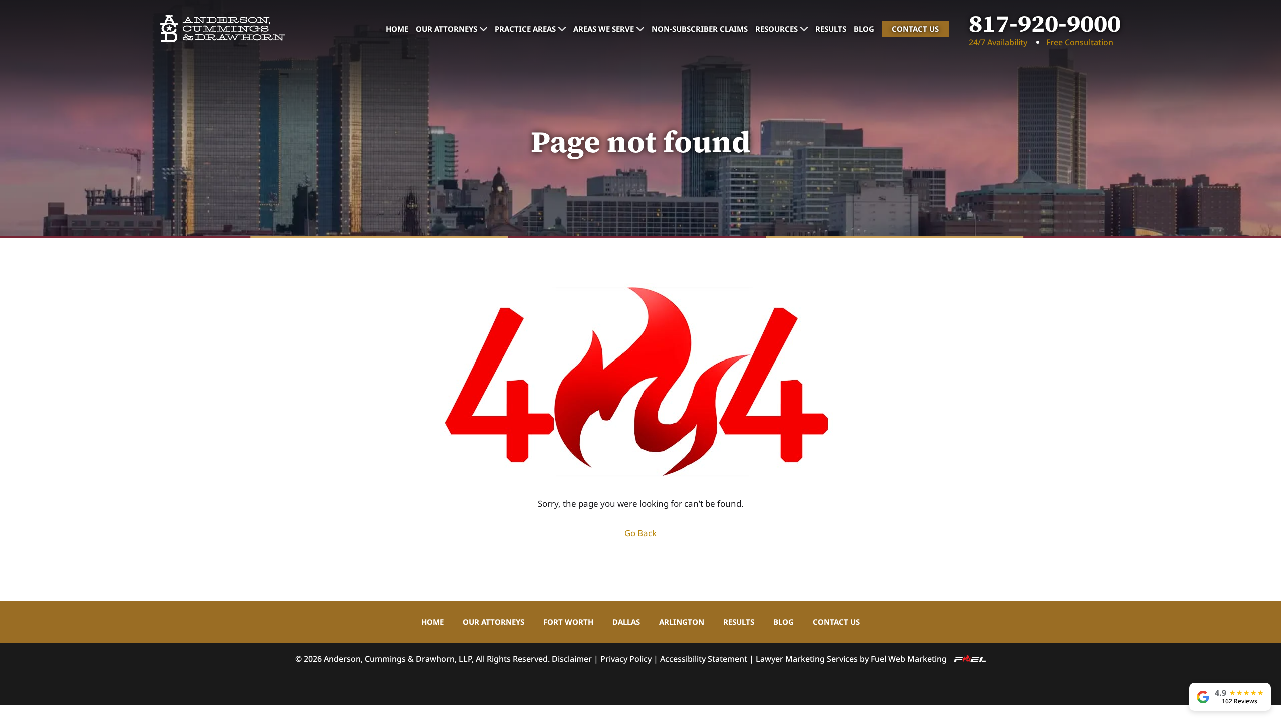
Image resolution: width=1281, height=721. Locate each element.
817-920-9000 (1045, 23)
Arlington (681, 622)
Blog (864, 29)
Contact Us (915, 29)
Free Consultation (1079, 42)
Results (830, 29)
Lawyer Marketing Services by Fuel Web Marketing (852, 658)
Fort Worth (568, 622)
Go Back (640, 533)
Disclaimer (572, 658)
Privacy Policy (626, 658)
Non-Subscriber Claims (700, 29)
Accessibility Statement (703, 658)
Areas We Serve (603, 29)
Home (397, 29)
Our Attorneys (446, 29)
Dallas (626, 622)
